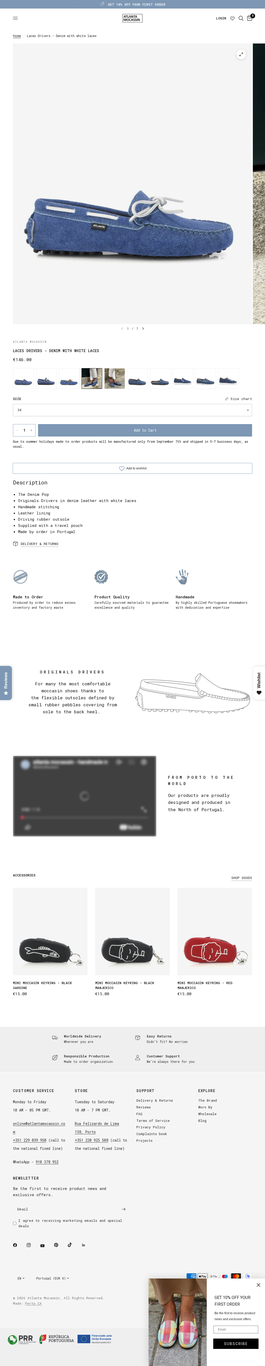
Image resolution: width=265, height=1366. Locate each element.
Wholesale (207, 1113)
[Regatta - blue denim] (206, 378)
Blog (202, 1120)
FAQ (139, 1113)
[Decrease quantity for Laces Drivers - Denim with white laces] (17, 430)
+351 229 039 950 (29, 1140)
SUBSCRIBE (236, 1344)
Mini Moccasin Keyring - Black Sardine (42, 985)
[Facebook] (18, 1245)
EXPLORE (207, 1091)
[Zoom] (241, 54)
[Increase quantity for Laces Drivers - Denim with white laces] (31, 430)
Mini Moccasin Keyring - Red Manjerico (205, 985)
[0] (248, 18)
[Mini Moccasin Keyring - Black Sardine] (50, 931)
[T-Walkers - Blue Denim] (46, 378)
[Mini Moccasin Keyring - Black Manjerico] (132, 931)
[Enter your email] (123, 1209)
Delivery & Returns (154, 1100)
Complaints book (151, 1133)
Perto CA (33, 1303)
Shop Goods (241, 878)
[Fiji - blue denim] (160, 378)
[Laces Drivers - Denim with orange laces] (115, 378)
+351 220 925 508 (91, 1140)
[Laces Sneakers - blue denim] (228, 378)
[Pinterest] (59, 1245)
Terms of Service (153, 1120)
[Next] (143, 328)
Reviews (143, 1107)
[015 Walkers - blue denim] (137, 378)
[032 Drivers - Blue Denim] (23, 378)
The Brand (207, 1100)
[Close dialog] (258, 1285)
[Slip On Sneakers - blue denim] (183, 378)
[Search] (241, 18)
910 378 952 (47, 1161)
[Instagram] (32, 1245)
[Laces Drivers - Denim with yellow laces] (69, 378)
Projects (144, 1140)
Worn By (205, 1107)
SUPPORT (145, 1091)
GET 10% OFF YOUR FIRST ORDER (136, 4)
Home (17, 36)
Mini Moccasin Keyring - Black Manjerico (124, 985)
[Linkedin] (87, 1245)
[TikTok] (73, 1245)
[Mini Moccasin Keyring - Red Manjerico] (215, 931)
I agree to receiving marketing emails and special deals (70, 1223)
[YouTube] (46, 1245)
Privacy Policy (150, 1127)
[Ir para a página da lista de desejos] (232, 18)
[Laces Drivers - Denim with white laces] (92, 378)
